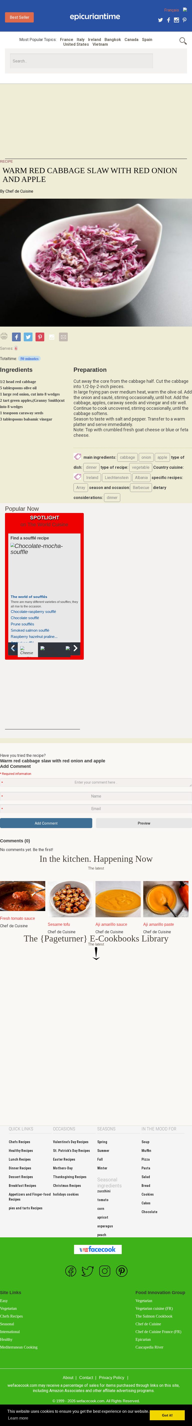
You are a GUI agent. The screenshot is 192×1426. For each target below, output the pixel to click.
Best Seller (19, 17)
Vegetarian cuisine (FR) (154, 1308)
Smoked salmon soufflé (30, 630)
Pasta (146, 1168)
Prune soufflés (22, 624)
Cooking (95, 16)
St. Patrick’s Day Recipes (71, 1151)
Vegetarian (8, 1308)
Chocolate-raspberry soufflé (33, 611)
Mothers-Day (62, 1168)
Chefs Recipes (19, 1142)
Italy (80, 39)
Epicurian (143, 1339)
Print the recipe (5, 336)
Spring (102, 1142)
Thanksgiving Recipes (69, 1177)
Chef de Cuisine (19, 191)
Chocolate (149, 1212)
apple (162, 457)
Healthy (6, 1339)
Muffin (146, 1151)
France (66, 39)
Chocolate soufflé (25, 618)
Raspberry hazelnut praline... (34, 636)
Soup (145, 1142)
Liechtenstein (116, 477)
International (10, 1332)
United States (76, 44)
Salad (146, 1177)
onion (146, 457)
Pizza (146, 1159)
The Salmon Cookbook (154, 1316)
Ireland (94, 39)
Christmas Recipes (67, 1186)
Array (80, 487)
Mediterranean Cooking (19, 1347)
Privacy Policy (111, 1378)
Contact (86, 1378)
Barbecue (141, 487)
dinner (91, 467)
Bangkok (112, 39)
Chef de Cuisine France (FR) (158, 1332)
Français (171, 10)
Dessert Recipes (21, 1177)
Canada (131, 39)
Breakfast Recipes (22, 1186)
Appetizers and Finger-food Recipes (30, 1196)
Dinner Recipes (20, 1168)
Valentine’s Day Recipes (70, 1142)
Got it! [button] (167, 1415)
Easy (4, 1301)
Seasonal (7, 1324)
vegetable (141, 467)
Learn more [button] (18, 1418)
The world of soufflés (29, 597)
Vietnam (100, 44)
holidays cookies (66, 1194)
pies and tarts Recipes (25, 1208)
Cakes (146, 1203)
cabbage (127, 457)
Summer (103, 1151)
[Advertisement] (96, 124)
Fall (100, 1159)
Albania (141, 477)
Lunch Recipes (20, 1159)
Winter (102, 1168)
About (68, 1378)
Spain (147, 39)
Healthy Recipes (21, 1151)
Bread (146, 1186)
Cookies (148, 1194)
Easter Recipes (64, 1159)
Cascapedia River (149, 1347)
